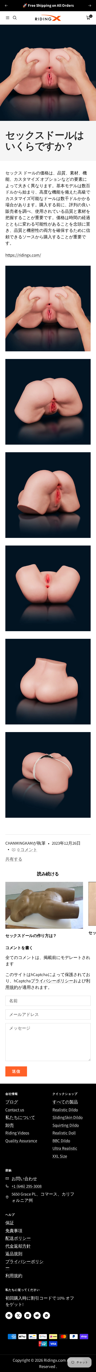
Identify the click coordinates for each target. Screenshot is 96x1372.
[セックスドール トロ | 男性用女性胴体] (48, 775)
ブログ (11, 1102)
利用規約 (13, 1275)
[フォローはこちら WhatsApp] (46, 1315)
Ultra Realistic (64, 1148)
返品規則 (13, 1253)
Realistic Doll (64, 1132)
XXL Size (59, 1156)
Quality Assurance (21, 1140)
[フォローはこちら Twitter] (18, 1315)
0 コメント (27, 849)
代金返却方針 (18, 1246)
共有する (13, 859)
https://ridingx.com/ (23, 255)
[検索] (15, 17)
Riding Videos (17, 1132)
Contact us (14, 1109)
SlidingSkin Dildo (67, 1117)
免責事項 (13, 1230)
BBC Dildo (61, 1140)
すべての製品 (65, 1102)
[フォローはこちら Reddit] (37, 1315)
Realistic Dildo (65, 1109)
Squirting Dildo (65, 1125)
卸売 (9, 1125)
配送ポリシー (18, 1238)
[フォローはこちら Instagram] (27, 1315)
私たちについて (20, 1117)
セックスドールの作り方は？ (31, 935)
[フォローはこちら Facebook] (9, 1315)
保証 (9, 1222)
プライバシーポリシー (52, 980)
